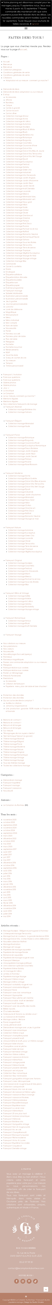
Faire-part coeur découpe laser (16, 1081)
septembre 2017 (9, 849)
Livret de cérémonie (14, 309)
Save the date (12, 355)
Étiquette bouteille (14, 280)
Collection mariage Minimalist (21, 423)
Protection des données (13, 695)
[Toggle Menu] (26, 28)
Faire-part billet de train (13, 1049)
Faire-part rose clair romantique (17, 993)
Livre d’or (9, 307)
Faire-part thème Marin (13, 1111)
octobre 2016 (8, 865)
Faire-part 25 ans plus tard (15, 1113)
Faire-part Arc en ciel (12, 1130)
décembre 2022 (9, 838)
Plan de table (11, 339)
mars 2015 (7, 900)
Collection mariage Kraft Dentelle (20, 189)
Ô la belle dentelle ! (11, 1011)
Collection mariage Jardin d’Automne (22, 181)
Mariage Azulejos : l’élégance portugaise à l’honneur (25, 931)
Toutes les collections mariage (16, 766)
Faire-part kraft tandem (13, 1003)
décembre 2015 (9, 887)
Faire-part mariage (14, 291)
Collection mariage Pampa (17, 221)
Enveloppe (10, 272)
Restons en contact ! (12, 720)
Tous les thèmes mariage (14, 763)
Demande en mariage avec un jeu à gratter (21, 1027)
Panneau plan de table (16, 336)
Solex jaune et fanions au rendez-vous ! (20, 1014)
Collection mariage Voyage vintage (21, 258)
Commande (11, 264)
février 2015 (8, 903)
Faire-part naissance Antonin (16, 1057)
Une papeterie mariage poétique (17, 963)
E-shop (6, 95)
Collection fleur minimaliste (15, 1076)
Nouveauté (8, 791)
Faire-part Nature (13, 528)
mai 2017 (6, 860)
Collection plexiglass (12, 70)
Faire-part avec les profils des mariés (19, 1006)
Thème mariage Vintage (13, 758)
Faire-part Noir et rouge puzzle (16, 1127)
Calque (9, 105)
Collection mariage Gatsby (17, 167)
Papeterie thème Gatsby (13, 968)
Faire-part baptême (11, 783)
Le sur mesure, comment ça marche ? (19, 396)
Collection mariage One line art (19, 215)
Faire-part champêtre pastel (15, 1036)
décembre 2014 (9, 906)
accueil (23, 49)
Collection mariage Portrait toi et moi (22, 229)
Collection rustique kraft (13, 1087)
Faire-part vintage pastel (14, 1062)
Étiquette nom (12, 283)
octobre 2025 (9, 822)
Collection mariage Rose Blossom (22, 464)
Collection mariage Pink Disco (19, 223)
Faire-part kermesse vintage (15, 1052)
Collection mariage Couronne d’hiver (21, 145)
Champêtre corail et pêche (14, 1046)
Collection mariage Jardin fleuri (19, 183)
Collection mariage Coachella (19, 143)
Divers (8, 269)
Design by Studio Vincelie (34, 1302)
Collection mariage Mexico (17, 194)
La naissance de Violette (14, 1017)
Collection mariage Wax (16, 261)
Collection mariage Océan (17, 210)
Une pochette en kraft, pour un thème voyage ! (23, 1041)
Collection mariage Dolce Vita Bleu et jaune (27, 481)
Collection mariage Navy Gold (21, 500)
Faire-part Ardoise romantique (16, 1116)
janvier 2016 (8, 884)
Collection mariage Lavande (18, 191)
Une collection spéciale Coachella (18, 966)
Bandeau (10, 103)
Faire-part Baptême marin (14, 1105)
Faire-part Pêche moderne (14, 1138)
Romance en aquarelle (13, 955)
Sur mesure (8, 731)
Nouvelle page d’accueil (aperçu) (17, 654)
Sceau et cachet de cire (16, 358)
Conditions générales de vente (16, 72)
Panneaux (7, 657)
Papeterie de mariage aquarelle (16, 950)
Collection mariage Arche (17, 119)
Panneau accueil (13, 334)
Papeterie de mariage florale (15, 952)
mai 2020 (7, 844)
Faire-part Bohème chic (13, 1122)
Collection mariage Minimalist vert (20, 199)
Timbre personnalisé (14, 366)
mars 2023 (7, 836)
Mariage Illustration (11, 944)
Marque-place (12, 315)
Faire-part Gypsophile (12, 995)
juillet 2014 (7, 914)
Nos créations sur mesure (14, 643)
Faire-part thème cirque (13, 979)
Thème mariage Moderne (14, 747)
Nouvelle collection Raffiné (14, 942)
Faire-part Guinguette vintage (16, 1124)
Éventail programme (14, 288)
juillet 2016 (7, 873)
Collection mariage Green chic (19, 170)
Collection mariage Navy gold (19, 202)
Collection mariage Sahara (17, 240)
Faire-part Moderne (14, 473)
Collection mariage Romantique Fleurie (22, 237)
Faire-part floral (10, 990)
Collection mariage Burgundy (18, 140)
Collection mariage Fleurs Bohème (23, 448)
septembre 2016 (10, 868)
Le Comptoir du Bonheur (13, 805)
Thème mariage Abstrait (13, 739)
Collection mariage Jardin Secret (20, 186)
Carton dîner (11, 113)
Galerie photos (9, 383)
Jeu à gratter (11, 301)
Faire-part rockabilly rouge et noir (17, 984)
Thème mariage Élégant (13, 741)
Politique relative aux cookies (15, 668)
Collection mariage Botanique (19, 137)
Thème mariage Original (13, 752)
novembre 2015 (9, 889)
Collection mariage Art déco (18, 121)
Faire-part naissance (12, 788)
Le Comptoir (8, 393)
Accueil (6, 62)
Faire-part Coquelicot (12, 1146)
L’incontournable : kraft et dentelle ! (18, 1001)
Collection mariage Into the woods (21, 175)
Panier (8, 331)
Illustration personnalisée (17, 296)
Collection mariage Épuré (17, 159)
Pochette (9, 344)
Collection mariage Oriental (18, 218)
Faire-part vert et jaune (13, 1071)
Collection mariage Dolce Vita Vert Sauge (24, 156)
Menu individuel (12, 320)
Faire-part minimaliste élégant (16, 987)
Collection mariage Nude (16, 207)
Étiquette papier (13, 285)
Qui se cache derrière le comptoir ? (18, 701)
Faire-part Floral (13, 435)
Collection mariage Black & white (22, 478)
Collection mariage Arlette (19, 599)
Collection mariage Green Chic (21, 536)
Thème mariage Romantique (15, 755)
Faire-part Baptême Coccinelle (16, 1143)
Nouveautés (11, 328)
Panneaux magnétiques (13, 659)
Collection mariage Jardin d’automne (24, 495)
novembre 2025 (9, 820)
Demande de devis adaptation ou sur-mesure (23, 92)
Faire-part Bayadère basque (15, 1103)
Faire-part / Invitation (12, 375)
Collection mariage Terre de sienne (20, 248)
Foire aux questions (11, 377)
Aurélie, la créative (13, 703)
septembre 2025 (10, 825)
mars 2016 (7, 881)
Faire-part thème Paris (12, 1060)
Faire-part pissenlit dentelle (15, 1068)
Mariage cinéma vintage (13, 982)
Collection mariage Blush (16, 132)
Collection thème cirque (13, 1033)
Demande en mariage (12, 780)
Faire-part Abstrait (14, 407)
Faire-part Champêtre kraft (15, 1132)
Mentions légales (10, 399)
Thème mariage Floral (12, 744)
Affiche (9, 100)
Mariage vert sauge (11, 947)
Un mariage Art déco (12, 971)
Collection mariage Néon (16, 205)
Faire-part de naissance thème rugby (19, 1092)
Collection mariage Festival (17, 164)
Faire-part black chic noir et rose (17, 1089)
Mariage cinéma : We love (14, 1019)
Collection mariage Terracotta (19, 245)
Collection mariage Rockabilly (21, 607)
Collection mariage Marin (19, 574)
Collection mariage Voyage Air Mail (21, 256)
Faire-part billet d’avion (13, 1044)
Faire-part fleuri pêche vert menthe (18, 998)
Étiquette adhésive (14, 274)
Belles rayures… (9, 1009)
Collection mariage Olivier (17, 213)
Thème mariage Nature (13, 749)
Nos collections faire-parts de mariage (20, 404)
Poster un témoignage (12, 673)
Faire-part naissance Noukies (16, 1097)
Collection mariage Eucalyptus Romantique (27, 446)
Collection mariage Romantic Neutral (22, 234)
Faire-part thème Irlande (13, 1065)
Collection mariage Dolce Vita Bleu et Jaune (25, 151)
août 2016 (7, 871)
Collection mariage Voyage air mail (23, 519)
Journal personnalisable (16, 304)
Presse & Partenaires (12, 676)
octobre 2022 (9, 841)
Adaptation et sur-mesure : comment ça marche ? (27, 80)
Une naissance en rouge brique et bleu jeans (22, 1084)
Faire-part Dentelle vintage (14, 1148)
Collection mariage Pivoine (17, 226)
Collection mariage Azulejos (18, 127)
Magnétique (11, 312)
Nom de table (12, 326)
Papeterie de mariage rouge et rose (18, 958)
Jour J (6, 388)
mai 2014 (7, 916)
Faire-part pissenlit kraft (13, 1038)
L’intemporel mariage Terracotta (17, 934)
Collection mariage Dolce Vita (19, 148)
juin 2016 (6, 876)
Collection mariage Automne (18, 124)
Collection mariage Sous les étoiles (21, 242)
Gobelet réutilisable (14, 293)
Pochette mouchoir (14, 347)
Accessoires (11, 97)
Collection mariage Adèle (19, 596)
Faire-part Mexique (11, 960)
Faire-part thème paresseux (15, 1100)
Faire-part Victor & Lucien (14, 1140)
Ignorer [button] (35, 24)
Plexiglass (10, 342)
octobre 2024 (9, 830)
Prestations (8, 678)
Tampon (9, 363)
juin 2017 (6, 857)
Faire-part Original (14, 560)
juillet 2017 (7, 855)
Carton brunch (12, 111)
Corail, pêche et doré (12, 1025)
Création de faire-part (15, 684)
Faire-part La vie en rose (13, 1108)
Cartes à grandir (13, 108)
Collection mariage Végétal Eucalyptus (23, 253)
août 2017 (7, 852)
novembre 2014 (9, 908)
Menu (8, 317)
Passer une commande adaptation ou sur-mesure (25, 662)
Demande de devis (11, 89)
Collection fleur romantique (15, 1073)
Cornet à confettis (14, 266)
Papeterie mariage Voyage (14, 976)
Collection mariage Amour (17, 116)
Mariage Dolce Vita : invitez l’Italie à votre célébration (26, 939)
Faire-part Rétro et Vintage (17, 593)
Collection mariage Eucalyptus (19, 162)
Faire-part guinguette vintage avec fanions (22, 1079)
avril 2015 (7, 898)
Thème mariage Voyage (13, 760)
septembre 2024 (10, 833)
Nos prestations (10, 646)
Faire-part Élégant (14, 421)
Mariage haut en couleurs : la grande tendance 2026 (26, 936)
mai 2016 (7, 879)
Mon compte (11, 323)
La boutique (8, 391)
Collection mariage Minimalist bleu (21, 197)
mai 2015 (7, 895)
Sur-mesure (10, 360)
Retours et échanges (12, 725)
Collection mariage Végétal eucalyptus (25, 552)
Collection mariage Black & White (20, 129)
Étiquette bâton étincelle (16, 277)
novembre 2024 (9, 828)
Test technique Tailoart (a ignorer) (17, 736)
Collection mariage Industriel (18, 172)
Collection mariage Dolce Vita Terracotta (24, 154)
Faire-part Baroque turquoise (16, 1135)
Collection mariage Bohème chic (20, 135)
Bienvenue (7, 64)
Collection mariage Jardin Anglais (20, 178)
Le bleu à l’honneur (11, 974)
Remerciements (12, 350)
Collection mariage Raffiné (17, 232)
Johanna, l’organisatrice (16, 706)
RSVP (8, 352)
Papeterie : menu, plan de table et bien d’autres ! (26, 686)
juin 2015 (6, 892)
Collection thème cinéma (14, 1054)
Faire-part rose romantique (15, 1030)
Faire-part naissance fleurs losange (18, 1095)
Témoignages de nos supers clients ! (19, 733)
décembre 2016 (9, 863)
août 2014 (7, 911)
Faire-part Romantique (15, 618)
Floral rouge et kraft (12, 1022)
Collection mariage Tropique (18, 250)
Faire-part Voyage (13, 635)
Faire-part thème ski (11, 1119)
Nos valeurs (8, 649)
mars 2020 (7, 847)
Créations (7, 78)
